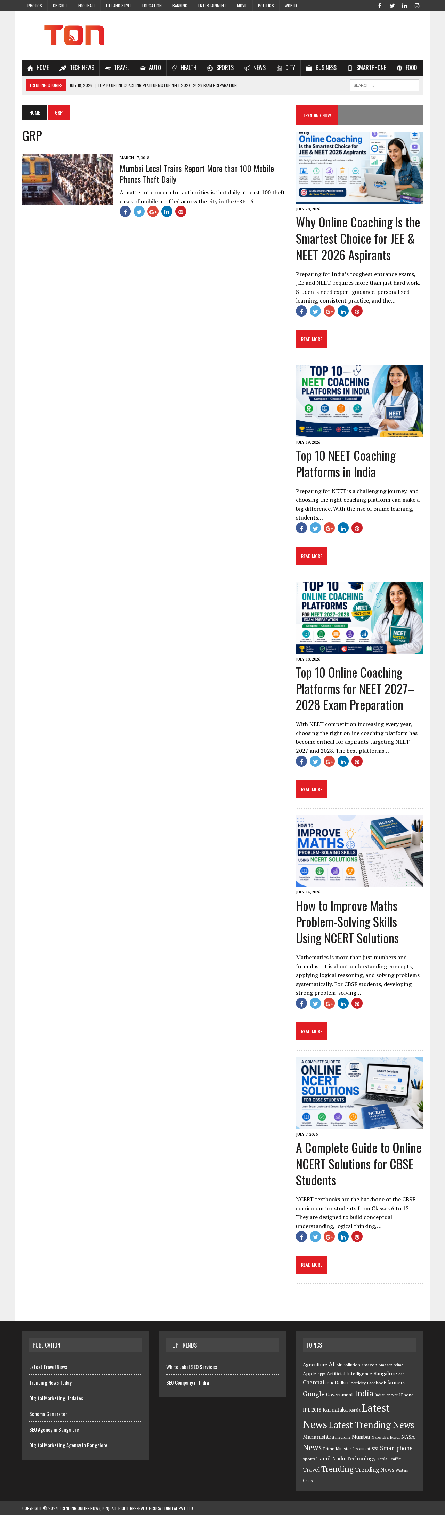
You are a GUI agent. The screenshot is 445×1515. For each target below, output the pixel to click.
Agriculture (315, 1364)
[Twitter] (392, 5)
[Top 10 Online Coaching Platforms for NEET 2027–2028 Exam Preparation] (359, 649)
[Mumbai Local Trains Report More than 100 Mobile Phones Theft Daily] (67, 200)
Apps (321, 1374)
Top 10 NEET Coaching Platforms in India (346, 463)
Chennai (313, 1382)
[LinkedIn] (404, 5)
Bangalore (385, 1373)
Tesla (382, 1459)
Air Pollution (348, 1365)
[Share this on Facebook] (125, 211)
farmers (396, 1382)
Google (314, 1393)
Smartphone (396, 1448)
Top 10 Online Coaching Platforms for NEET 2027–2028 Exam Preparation (355, 688)
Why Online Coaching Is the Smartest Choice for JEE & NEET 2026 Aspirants (358, 238)
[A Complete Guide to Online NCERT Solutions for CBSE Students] (359, 1124)
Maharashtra (318, 1436)
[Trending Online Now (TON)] (222, 35)
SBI (375, 1449)
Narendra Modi (385, 1437)
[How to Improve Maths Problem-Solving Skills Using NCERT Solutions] (359, 882)
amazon (369, 1365)
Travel (311, 1470)
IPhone (406, 1395)
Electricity (356, 1383)
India (364, 1393)
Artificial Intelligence (349, 1373)
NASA (408, 1437)
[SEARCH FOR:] (384, 84)
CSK (329, 1383)
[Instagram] (417, 5)
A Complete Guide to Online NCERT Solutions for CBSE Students (359, 1163)
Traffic (395, 1459)
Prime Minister (337, 1449)
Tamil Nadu (330, 1458)
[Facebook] (379, 5)
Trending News (374, 1470)
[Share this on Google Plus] (153, 211)
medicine (342, 1437)
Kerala (355, 1410)
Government (339, 1394)
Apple (309, 1373)
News (312, 1447)
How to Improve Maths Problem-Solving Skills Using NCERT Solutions (347, 921)
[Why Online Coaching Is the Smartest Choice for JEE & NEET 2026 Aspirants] (359, 199)
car (401, 1374)
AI (332, 1364)
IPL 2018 (312, 1410)
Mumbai (361, 1437)
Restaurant (361, 1448)
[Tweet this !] (139, 211)
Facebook (376, 1383)
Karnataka (335, 1409)
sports (309, 1459)
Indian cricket (386, 1394)
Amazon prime (391, 1364)
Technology (361, 1458)
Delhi (340, 1383)
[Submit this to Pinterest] (180, 211)
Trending (337, 1468)
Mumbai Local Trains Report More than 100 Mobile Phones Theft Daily (197, 173)
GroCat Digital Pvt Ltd (171, 1508)
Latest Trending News (371, 1424)
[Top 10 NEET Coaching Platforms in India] (359, 432)
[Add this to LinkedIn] (166, 211)
